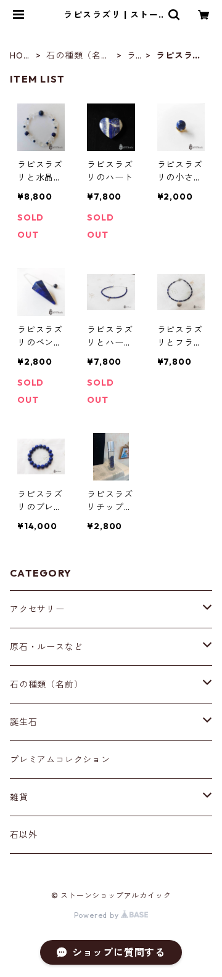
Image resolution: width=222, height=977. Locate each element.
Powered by (97, 915)
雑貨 (19, 797)
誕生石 (23, 722)
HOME (20, 56)
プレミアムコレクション (60, 759)
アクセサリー (37, 609)
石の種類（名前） (73, 56)
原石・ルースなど (46, 646)
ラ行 (131, 56)
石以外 (23, 834)
